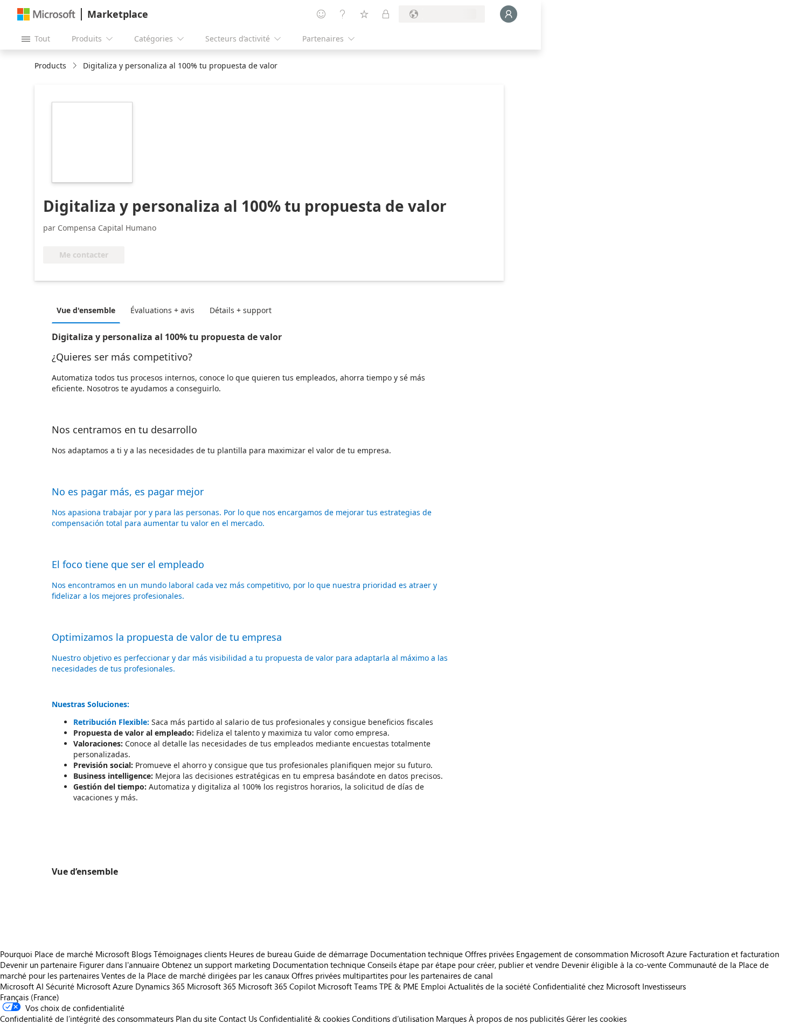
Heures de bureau (260, 954)
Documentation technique (416, 954)
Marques (451, 1018)
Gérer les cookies (596, 1018)
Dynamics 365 (160, 986)
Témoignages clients (190, 954)
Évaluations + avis (162, 310)
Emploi (433, 986)
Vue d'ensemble (86, 310)
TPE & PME (399, 986)
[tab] (89, 310)
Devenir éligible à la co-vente (613, 964)
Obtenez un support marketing (216, 964)
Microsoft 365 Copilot (277, 986)
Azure (123, 986)
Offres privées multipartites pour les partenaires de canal (392, 975)
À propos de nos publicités (516, 1018)
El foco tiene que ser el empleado (128, 564)
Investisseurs (664, 986)
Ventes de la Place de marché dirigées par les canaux (195, 975)
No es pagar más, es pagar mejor (128, 491)
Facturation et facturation (734, 954)
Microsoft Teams (347, 986)
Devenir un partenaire (38, 964)
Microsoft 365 (211, 986)
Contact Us (238, 1018)
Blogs (141, 954)
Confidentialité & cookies (304, 1018)
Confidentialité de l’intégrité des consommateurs (86, 1018)
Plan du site (196, 1018)
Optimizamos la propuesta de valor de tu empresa (167, 637)
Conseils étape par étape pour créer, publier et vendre (463, 964)
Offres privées (489, 954)
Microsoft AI (22, 986)
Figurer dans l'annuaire (119, 964)
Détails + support (241, 310)
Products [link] (50, 65)
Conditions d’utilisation (393, 1018)
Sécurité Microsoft (78, 986)
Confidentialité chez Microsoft (586, 986)
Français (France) (29, 997)
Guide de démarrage (331, 954)
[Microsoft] (46, 14)
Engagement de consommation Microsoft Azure (602, 954)
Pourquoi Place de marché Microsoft (64, 954)
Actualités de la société (489, 986)
